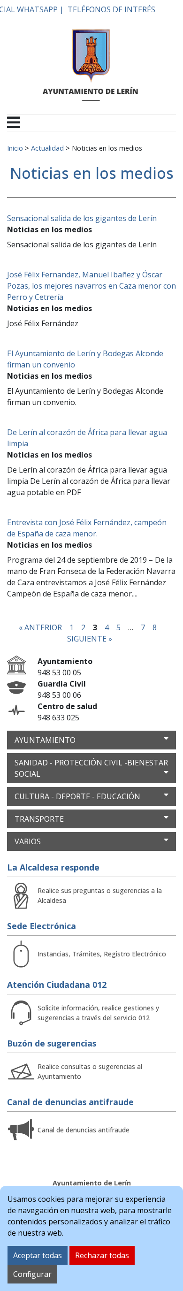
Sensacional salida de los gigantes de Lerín (82, 218)
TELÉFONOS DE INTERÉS (111, 9)
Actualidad (47, 148)
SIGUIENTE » (89, 639)
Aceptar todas (37, 1255)
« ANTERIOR (40, 627)
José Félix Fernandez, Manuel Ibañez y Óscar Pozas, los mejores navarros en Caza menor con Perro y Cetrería (91, 285)
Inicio (15, 148)
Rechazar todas (102, 1255)
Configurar (32, 1274)
